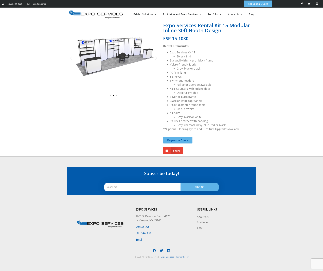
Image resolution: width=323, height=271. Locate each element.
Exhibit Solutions (143, 14)
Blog (251, 14)
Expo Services (167, 256)
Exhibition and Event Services (180, 14)
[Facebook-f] (302, 4)
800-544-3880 (144, 233)
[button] (71, 58)
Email (139, 239)
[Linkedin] (317, 4)
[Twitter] (309, 4)
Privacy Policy (182, 256)
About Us (233, 14)
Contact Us (143, 226)
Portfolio (213, 14)
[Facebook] (154, 250)
